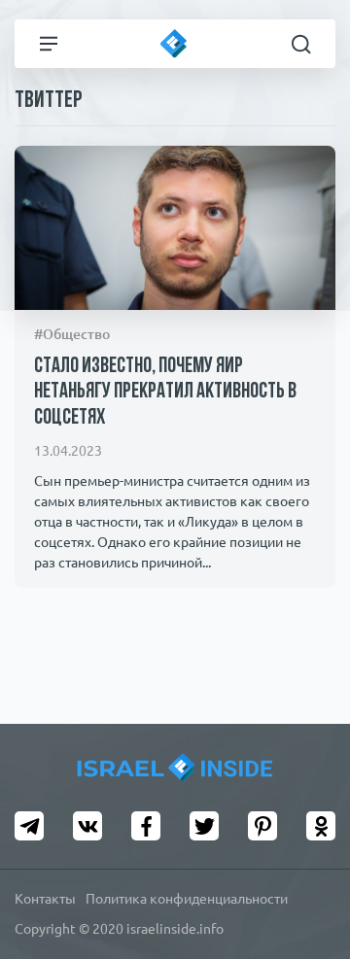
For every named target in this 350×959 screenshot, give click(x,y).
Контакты (45, 899)
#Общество (72, 334)
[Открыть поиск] (301, 43)
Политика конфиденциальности (187, 899)
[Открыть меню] (48, 43)
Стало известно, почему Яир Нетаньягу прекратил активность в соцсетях (165, 392)
